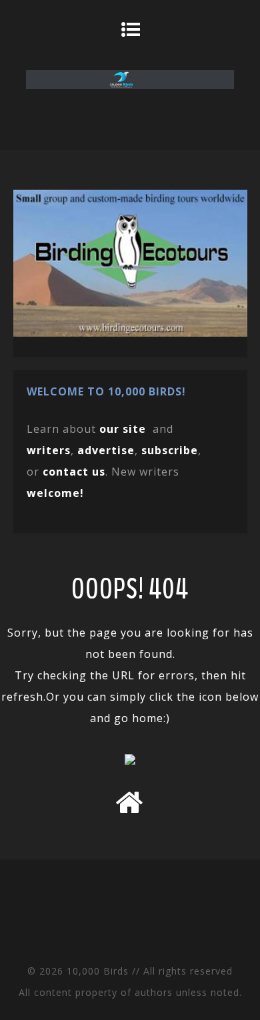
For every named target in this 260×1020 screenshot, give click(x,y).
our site (122, 428)
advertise (106, 450)
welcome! (55, 493)
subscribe (169, 450)
